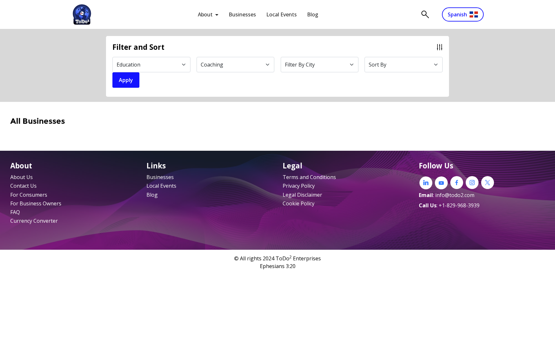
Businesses (242, 14)
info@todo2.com (454, 195)
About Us (21, 177)
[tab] (277, 47)
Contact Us (23, 185)
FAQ (15, 212)
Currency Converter (34, 220)
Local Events (281, 14)
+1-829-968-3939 (459, 205)
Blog (312, 14)
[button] (277, 47)
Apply (126, 80)
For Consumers (28, 194)
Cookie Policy (298, 203)
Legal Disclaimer (302, 194)
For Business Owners (35, 203)
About (205, 14)
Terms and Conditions (309, 177)
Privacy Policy (299, 185)
